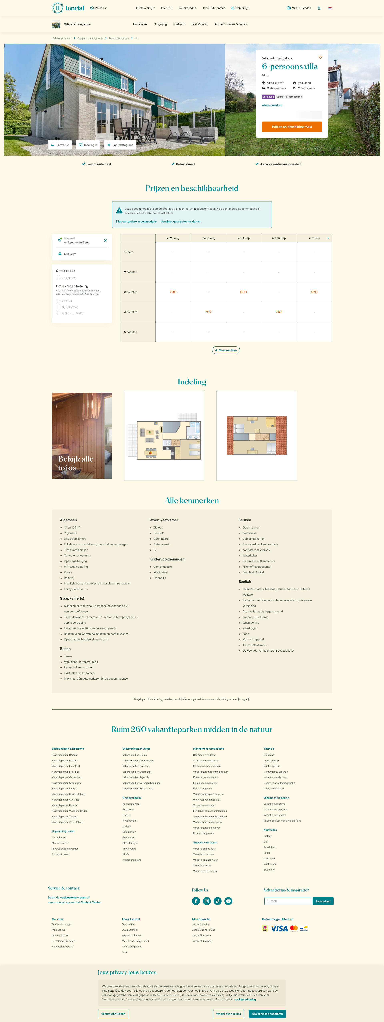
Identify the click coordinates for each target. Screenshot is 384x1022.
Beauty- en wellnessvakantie (279, 782)
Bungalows (129, 809)
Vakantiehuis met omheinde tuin (210, 771)
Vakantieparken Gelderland (66, 777)
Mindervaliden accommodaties (210, 810)
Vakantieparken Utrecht (65, 805)
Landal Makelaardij (202, 940)
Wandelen (269, 858)
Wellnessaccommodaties (207, 799)
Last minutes (59, 837)
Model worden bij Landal (135, 940)
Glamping (269, 754)
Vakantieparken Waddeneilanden (70, 810)
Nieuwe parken (60, 843)
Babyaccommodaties (204, 754)
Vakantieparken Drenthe (65, 760)
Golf (266, 841)
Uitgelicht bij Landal (63, 831)
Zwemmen (269, 869)
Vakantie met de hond (275, 777)
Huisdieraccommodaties (206, 766)
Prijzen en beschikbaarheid (292, 127)
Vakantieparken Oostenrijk (137, 771)
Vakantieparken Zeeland (65, 816)
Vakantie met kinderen (276, 797)
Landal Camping (201, 924)
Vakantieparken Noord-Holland (68, 794)
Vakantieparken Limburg (65, 788)
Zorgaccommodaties (204, 805)
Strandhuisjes (130, 843)
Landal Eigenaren (201, 935)
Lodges (127, 826)
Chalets (127, 815)
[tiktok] (218, 904)
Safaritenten (129, 831)
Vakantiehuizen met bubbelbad (210, 816)
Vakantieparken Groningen (66, 782)
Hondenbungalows (203, 833)
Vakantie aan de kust (204, 848)
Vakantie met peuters (275, 809)
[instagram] (207, 904)
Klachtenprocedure (62, 946)
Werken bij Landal (131, 935)
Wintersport (270, 863)
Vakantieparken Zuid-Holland (67, 822)
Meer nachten (227, 350)
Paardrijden (270, 847)
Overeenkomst (60, 935)
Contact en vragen (62, 924)
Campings (242, 8)
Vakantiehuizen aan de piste (208, 794)
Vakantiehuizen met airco (207, 827)
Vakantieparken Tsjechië (136, 777)
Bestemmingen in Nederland (68, 748)
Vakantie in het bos (203, 854)
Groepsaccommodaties (206, 760)
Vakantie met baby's (274, 803)
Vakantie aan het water (205, 859)
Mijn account (59, 929)
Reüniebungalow (202, 788)
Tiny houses (129, 848)
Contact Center (91, 902)
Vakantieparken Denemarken (138, 760)
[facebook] (196, 904)
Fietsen (268, 836)
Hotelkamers (129, 820)
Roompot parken (61, 854)
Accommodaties (132, 797)
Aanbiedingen (187, 8)
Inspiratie (167, 8)
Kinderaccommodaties (205, 777)
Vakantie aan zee (202, 865)
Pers (124, 952)
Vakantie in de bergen (205, 870)
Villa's (126, 854)
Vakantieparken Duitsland (136, 766)
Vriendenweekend (274, 788)
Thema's (269, 748)
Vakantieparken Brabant (65, 754)
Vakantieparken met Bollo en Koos (282, 820)
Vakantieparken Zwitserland (137, 788)
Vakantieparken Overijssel (66, 799)
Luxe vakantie (271, 760)
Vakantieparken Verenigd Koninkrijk (142, 782)
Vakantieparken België (135, 754)
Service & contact (213, 8)
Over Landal (128, 924)
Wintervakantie (272, 766)
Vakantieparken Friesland (65, 771)
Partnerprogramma (132, 946)
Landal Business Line (203, 929)
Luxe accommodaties (205, 782)
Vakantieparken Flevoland (66, 766)
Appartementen (131, 803)
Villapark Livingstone (277, 58)
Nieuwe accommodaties (65, 848)
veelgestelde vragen (73, 897)
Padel (267, 852)
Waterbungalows (132, 859)
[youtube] (228, 904)
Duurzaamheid (130, 929)
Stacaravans (129, 837)
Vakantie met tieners (275, 815)
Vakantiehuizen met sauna (207, 822)
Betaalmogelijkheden (63, 940)
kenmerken (272, 105)
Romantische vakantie (276, 771)
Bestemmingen (145, 8)
